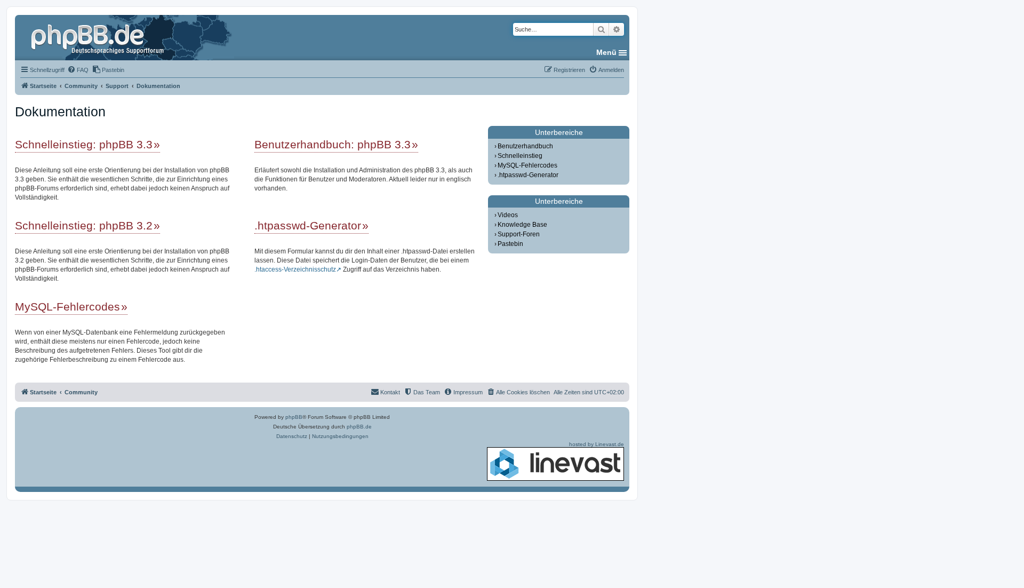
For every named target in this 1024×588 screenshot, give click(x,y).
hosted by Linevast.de (596, 444)
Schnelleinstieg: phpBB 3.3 (84, 144)
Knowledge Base (522, 224)
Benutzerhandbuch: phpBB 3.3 (332, 144)
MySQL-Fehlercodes (67, 306)
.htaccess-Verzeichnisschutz (295, 269)
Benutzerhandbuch (525, 146)
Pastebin (510, 244)
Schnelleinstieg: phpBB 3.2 (84, 225)
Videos (508, 215)
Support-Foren (519, 234)
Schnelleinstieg (520, 156)
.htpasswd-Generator (307, 225)
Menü (606, 52)
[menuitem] (78, 69)
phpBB (293, 417)
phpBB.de (359, 427)
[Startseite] (99, 37)
